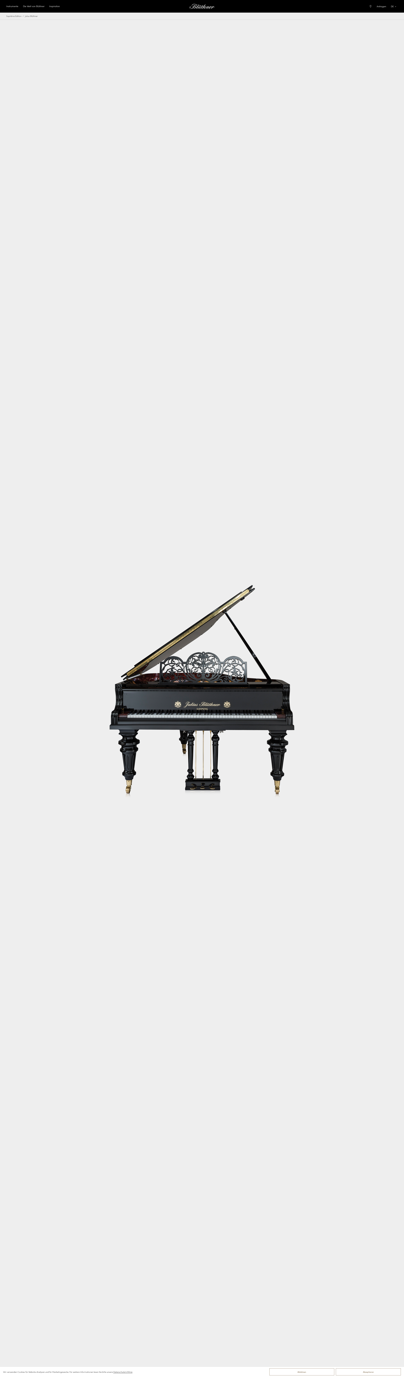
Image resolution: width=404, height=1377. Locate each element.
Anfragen (381, 6)
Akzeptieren (368, 1371)
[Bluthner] (202, 6)
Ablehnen (301, 1371)
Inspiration (54, 6)
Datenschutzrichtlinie (122, 1371)
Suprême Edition (13, 16)
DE (392, 6)
